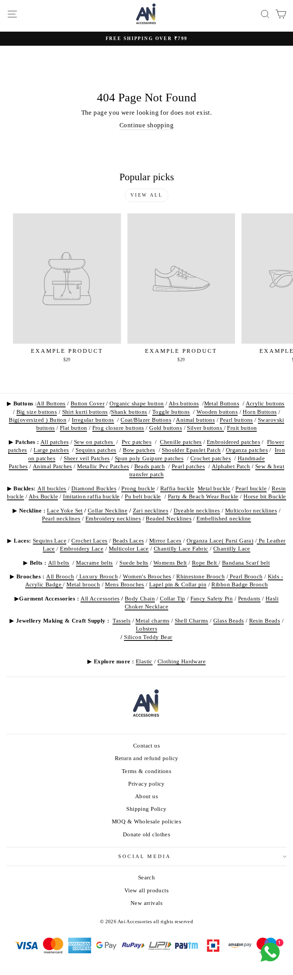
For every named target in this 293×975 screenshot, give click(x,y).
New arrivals (146, 903)
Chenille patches (181, 442)
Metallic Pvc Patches (103, 466)
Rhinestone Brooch (200, 576)
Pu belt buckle (143, 496)
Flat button (73, 427)
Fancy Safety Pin (211, 598)
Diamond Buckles (93, 488)
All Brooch (60, 576)
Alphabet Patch (231, 466)
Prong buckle (138, 488)
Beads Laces (128, 540)
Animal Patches (52, 466)
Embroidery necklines (113, 518)
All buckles (51, 488)
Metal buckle (214, 488)
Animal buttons (195, 419)
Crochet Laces (89, 540)
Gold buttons (165, 427)
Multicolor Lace (129, 548)
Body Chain (140, 598)
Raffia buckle (177, 488)
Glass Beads (228, 620)
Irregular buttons (93, 419)
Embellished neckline (223, 518)
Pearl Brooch (245, 576)
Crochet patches (210, 458)
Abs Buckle (43, 496)
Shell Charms (191, 620)
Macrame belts (94, 562)
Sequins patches (96, 450)
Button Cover (88, 403)
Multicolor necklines (251, 510)
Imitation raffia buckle (91, 496)
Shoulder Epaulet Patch (191, 450)
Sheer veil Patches (86, 458)
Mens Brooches (124, 584)
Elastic (144, 661)
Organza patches (247, 450)
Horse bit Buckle (264, 496)
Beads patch (149, 466)
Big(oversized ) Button (37, 419)
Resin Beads (264, 620)
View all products (146, 890)
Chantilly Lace (231, 548)
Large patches (51, 450)
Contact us (146, 745)
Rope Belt (205, 562)
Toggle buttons (171, 411)
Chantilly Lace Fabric (181, 548)
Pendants (249, 598)
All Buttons (51, 403)
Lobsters (146, 628)
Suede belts (133, 562)
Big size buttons (36, 411)
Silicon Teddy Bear (148, 637)
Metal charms (152, 620)
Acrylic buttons (265, 403)
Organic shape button (136, 403)
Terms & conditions (146, 771)
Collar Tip (172, 598)
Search (146, 877)
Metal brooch (83, 584)
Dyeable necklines (197, 510)
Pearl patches (188, 466)
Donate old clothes (146, 834)
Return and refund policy (147, 758)
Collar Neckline (107, 510)
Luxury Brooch (97, 576)
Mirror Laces (165, 540)
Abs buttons (184, 403)
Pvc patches (137, 442)
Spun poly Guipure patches (149, 458)
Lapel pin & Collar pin (177, 584)
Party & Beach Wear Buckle (203, 496)
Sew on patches (94, 442)
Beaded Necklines (169, 518)
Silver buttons (205, 427)
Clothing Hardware (182, 661)
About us (146, 796)
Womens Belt (170, 562)
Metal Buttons (221, 403)
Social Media (144, 856)
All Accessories (99, 598)
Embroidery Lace (81, 548)
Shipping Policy (146, 808)
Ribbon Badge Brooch (239, 584)
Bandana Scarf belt (246, 562)
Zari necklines (151, 510)
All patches (54, 442)
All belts (58, 562)
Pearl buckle (251, 488)
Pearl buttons (236, 419)
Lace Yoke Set (64, 510)
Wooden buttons (217, 411)
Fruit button (242, 427)
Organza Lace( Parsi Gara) (220, 540)
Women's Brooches (147, 576)
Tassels (121, 620)
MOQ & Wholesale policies (146, 821)
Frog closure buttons (118, 427)
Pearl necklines (61, 518)
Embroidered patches (233, 442)
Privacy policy (146, 783)
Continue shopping (146, 125)
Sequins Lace (49, 540)
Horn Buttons (260, 411)
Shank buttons (129, 411)
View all (146, 195)
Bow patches (139, 450)
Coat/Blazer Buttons (146, 419)
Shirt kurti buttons (85, 411)
